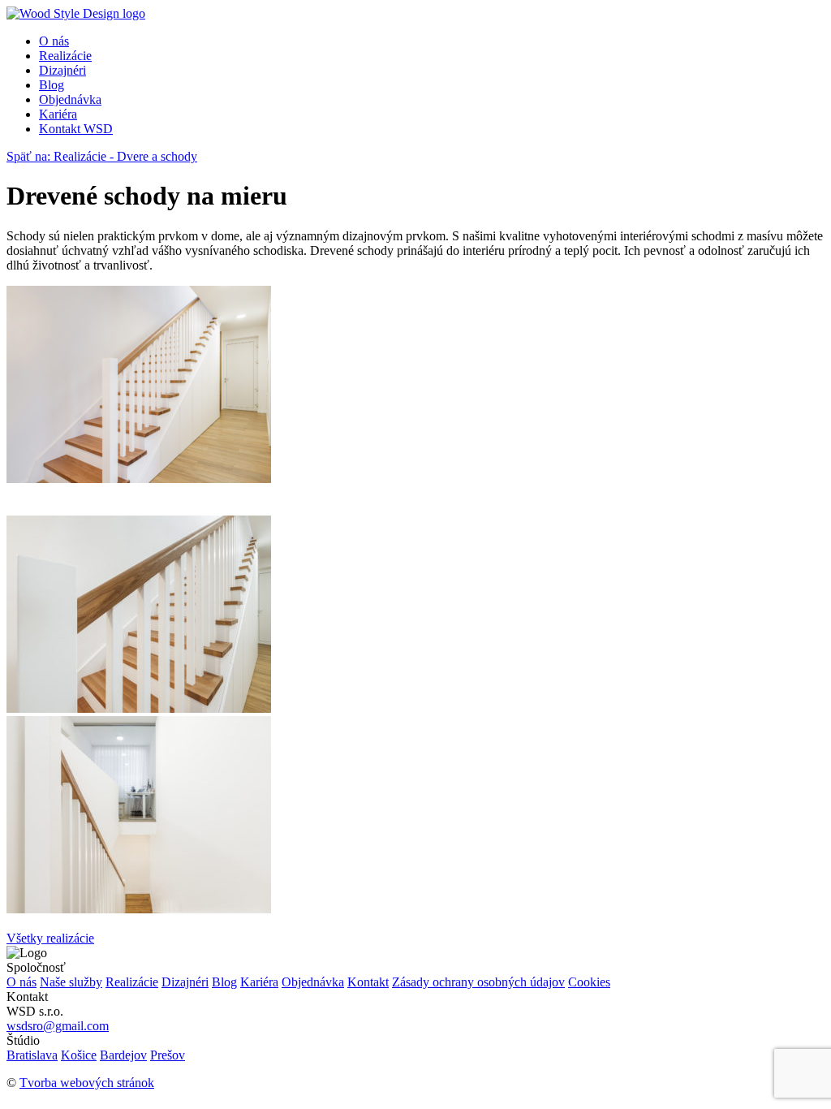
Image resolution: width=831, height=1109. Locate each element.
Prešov (167, 1055)
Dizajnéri (62, 70)
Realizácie (65, 56)
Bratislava (32, 1055)
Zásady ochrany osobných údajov (478, 982)
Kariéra (58, 114)
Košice (79, 1055)
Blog (51, 85)
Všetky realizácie (50, 938)
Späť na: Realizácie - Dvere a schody (101, 156)
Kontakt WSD (76, 129)
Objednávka (70, 99)
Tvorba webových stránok (86, 1083)
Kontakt (368, 982)
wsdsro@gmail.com (57, 1026)
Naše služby (71, 982)
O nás (54, 41)
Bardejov (123, 1055)
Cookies (589, 982)
